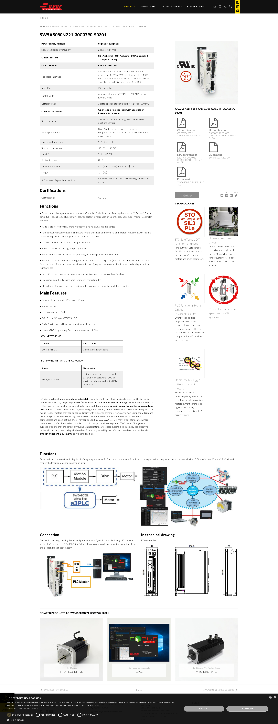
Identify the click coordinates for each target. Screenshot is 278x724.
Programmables (105, 26)
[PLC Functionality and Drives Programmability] (189, 288)
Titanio (44, 17)
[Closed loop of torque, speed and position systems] (223, 290)
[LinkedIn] (237, 7)
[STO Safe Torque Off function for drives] (189, 221)
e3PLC (139, 671)
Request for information (186, 195)
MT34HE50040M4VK (71, 671)
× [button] (275, 697)
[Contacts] (214, 6)
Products (129, 7)
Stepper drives (78, 26)
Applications (147, 7)
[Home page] (51, 6)
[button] (230, 6)
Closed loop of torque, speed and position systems (222, 313)
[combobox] (270, 697)
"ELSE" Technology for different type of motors (189, 384)
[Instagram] (237, 11)
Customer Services (171, 7)
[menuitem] (129, 6)
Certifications (195, 7)
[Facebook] (237, 2)
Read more (94, 705)
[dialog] (139, 709)
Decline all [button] (247, 708)
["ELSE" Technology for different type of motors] (189, 363)
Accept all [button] (204, 708)
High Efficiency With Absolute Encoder (206, 668)
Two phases (91, 26)
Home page (54, 26)
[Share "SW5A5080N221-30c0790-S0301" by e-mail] (222, 195)
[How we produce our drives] (223, 221)
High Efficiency (71, 668)
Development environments (139, 668)
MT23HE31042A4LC (206, 671)
